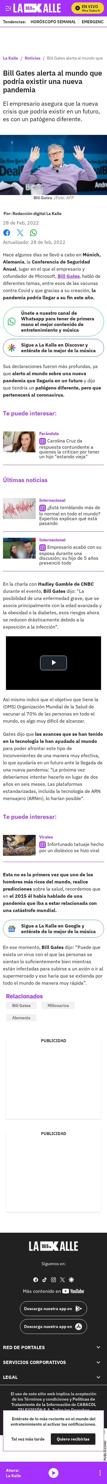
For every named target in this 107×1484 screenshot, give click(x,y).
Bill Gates (69, 276)
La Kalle (10, 58)
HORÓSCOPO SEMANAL (53, 21)
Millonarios (58, 1005)
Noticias (32, 58)
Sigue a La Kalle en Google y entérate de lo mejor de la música (58, 928)
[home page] (53, 1246)
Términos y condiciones (46, 1399)
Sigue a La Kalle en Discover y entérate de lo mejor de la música (58, 347)
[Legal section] (98, 1377)
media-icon (53, 1473)
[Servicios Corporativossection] (98, 1362)
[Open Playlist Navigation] (100, 1473)
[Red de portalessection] (98, 1347)
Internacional (52, 500)
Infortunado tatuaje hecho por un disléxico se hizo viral (71, 847)
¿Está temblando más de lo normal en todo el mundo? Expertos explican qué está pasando (69, 515)
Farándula (49, 433)
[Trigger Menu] (8, 8)
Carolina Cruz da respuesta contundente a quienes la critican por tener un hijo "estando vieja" (69, 448)
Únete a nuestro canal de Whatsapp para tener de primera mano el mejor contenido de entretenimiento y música (57, 321)
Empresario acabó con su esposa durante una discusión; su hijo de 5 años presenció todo (70, 555)
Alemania (21, 1017)
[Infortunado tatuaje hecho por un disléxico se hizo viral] (19, 845)
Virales (46, 837)
